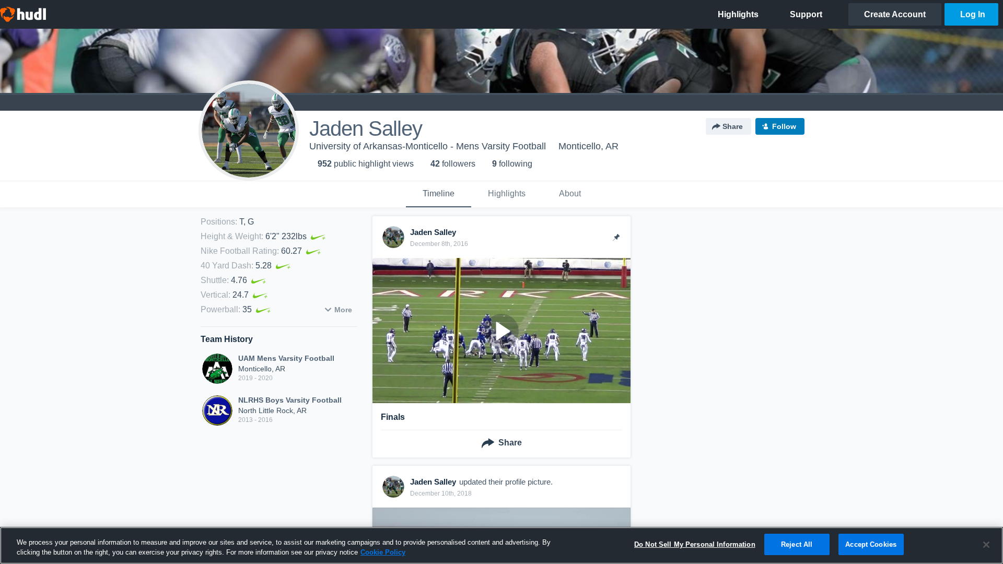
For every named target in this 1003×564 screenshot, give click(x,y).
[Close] (986, 544)
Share (732, 126)
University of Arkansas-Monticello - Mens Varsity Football (427, 146)
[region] (501, 545)
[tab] (438, 194)
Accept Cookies (870, 544)
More (343, 310)
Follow (784, 126)
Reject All (796, 544)
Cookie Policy (382, 553)
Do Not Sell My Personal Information (694, 544)
